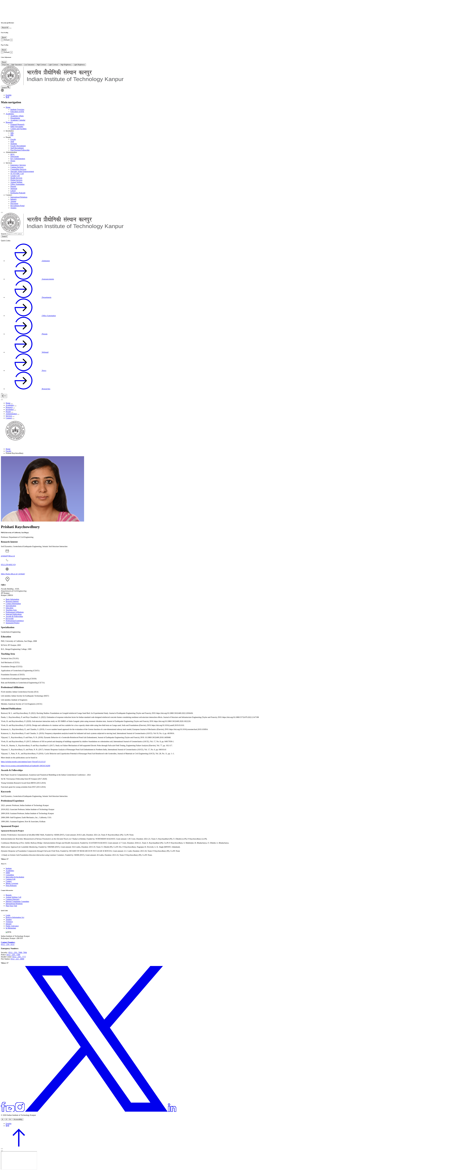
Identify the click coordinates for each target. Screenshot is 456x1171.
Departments (15, 118)
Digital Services (16, 180)
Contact (9, 881)
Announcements (47, 279)
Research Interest (12, 601)
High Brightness (66, 65)
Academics (10, 114)
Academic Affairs (17, 116)
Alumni (13, 201)
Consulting (10, 875)
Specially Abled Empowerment (22, 171)
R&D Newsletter (16, 127)
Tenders (13, 208)
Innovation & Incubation (15, 877)
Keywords (10, 619)
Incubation (10, 409)
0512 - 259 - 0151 (7, 944)
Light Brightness (79, 65)
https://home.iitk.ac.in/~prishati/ (13, 574)
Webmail (13, 189)
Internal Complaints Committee (17, 901)
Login (8, 915)
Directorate (14, 156)
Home (8, 107)
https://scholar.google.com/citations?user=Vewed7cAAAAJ (23, 762)
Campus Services (16, 167)
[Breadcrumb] (2, 445)
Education (9, 608)
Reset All (5, 28)
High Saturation (16, 65)
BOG (12, 154)
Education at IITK (17, 112)
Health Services (16, 178)
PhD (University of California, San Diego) (15, 532)
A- (2, 1119)
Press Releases (11, 886)
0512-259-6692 (8, 565)
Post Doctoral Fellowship (19, 150)
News (43, 371)
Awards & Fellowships (14, 616)
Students (13, 144)
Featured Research (17, 124)
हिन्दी (7, 97)
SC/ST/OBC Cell (17, 174)
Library (13, 191)
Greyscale (5, 65)
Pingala (13, 186)
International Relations (18, 197)
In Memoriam (11, 928)
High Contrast (41, 65)
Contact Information (13, 604)
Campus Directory (12, 899)
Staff (12, 142)
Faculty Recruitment (18, 146)
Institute (9, 868)
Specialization (11, 606)
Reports (9, 895)
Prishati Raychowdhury (20, 527)
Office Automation (17, 184)
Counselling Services (18, 169)
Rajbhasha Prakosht (17, 193)
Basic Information (12, 599)
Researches (45, 389)
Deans (12, 161)
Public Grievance (12, 926)
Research (9, 122)
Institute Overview (17, 109)
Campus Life (10, 879)
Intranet (8, 924)
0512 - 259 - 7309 (13, 955)
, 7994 (24, 953)
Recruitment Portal (17, 206)
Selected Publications (14, 614)
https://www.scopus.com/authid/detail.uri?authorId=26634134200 (25, 766)
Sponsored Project (12, 623)
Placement (14, 204)
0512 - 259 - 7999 (15, 953)
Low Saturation (29, 65)
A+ (10, 1119)
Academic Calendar (17, 120)
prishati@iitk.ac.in (8, 556)
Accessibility (18, 1119)
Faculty (13, 139)
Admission (45, 261)
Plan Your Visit (11, 906)
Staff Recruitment (17, 148)
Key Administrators (17, 159)
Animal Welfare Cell (13, 897)
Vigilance (9, 922)
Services (9, 416)
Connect (9, 418)
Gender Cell (15, 176)
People (8, 412)
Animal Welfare (16, 182)
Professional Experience (15, 621)
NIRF (8, 873)
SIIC (12, 133)
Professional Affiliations (15, 612)
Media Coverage (12, 883)
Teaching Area (11, 610)
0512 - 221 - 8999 (17, 959)
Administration (11, 414)
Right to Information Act (15, 917)
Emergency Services (18, 165)
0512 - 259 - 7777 (19, 957)
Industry (13, 199)
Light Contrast (53, 65)
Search (3, 234)
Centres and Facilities (18, 129)
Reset (4, 37)
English (8, 95)
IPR (11, 135)
